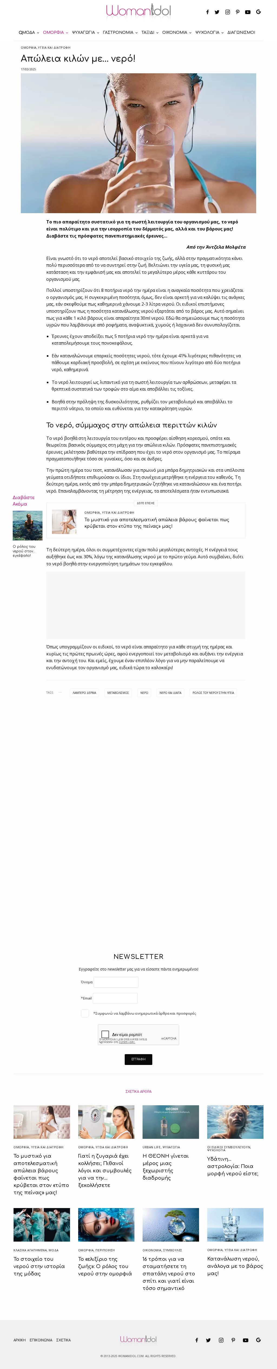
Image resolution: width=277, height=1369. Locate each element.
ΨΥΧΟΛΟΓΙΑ (216, 1150)
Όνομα (87, 981)
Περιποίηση (105, 1250)
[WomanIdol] (139, 12)
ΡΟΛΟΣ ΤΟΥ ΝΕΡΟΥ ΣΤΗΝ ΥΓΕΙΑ (213, 693)
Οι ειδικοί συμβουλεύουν (228, 1147)
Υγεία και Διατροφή (54, 47)
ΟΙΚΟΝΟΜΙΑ (152, 1250)
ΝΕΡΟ (144, 693)
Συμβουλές (172, 1250)
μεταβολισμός (118, 693)
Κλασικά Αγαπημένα (30, 1250)
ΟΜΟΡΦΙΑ (29, 47)
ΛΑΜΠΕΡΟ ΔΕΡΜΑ (84, 693)
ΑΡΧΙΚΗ (20, 1340)
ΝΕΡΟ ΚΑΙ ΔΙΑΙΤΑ (170, 693)
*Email (86, 998)
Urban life (152, 1147)
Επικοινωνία (41, 1340)
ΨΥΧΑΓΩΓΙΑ (171, 1147)
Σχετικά (63, 1340)
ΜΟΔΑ (53, 1250)
